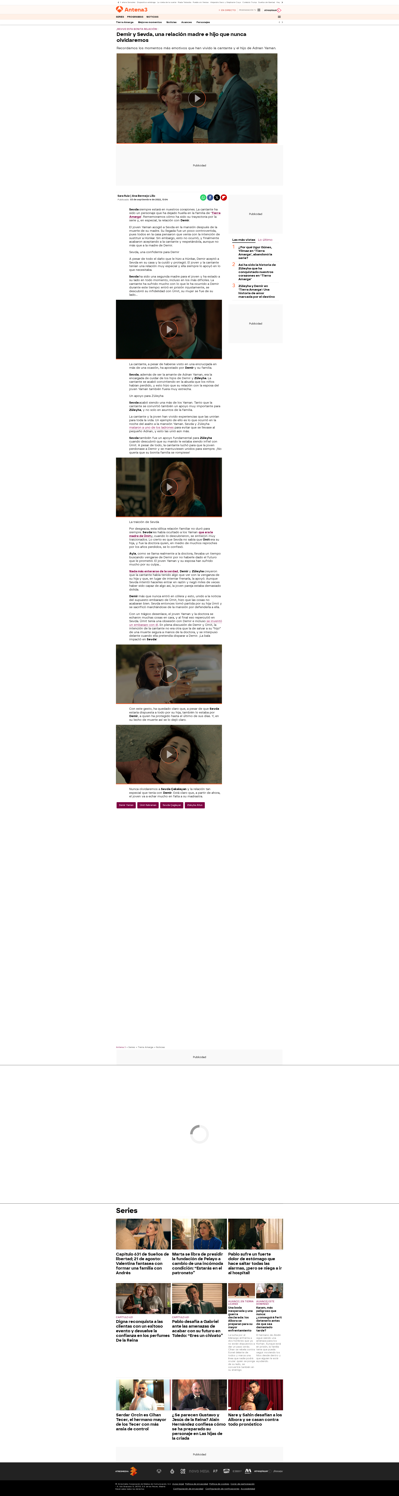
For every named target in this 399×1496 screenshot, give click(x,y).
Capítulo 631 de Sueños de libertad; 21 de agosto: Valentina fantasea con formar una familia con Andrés (142, 1263)
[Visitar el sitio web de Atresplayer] (263, 1471)
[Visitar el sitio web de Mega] (204, 1471)
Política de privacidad (196, 1484)
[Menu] (279, 16)
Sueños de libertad (266, 2)
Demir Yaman (126, 805)
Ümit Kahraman (148, 805)
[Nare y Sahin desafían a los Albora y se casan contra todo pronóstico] (255, 1395)
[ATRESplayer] (272, 10)
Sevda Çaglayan (172, 805)
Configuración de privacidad (188, 1489)
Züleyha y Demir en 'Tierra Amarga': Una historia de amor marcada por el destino (256, 291)
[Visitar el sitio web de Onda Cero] (226, 1471)
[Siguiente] (281, 2)
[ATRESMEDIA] (126, 1471)
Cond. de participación (243, 1484)
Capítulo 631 (124, 1317)
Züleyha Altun (194, 805)
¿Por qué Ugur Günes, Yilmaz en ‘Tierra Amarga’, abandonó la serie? (255, 252)
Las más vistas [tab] (243, 240)
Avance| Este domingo (265, 1302)
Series (120, 17)
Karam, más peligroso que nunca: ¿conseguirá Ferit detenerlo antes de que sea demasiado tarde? (269, 1319)
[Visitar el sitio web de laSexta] (172, 1471)
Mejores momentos (150, 22)
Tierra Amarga (124, 22)
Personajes (203, 22)
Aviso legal (178, 1484)
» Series (131, 1047)
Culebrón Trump (249, 2)
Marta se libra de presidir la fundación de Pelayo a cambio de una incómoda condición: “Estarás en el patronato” (197, 1263)
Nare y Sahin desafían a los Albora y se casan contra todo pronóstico (255, 1420)
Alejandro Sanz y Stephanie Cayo (225, 2)
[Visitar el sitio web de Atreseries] (215, 1471)
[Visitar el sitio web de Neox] (183, 1471)
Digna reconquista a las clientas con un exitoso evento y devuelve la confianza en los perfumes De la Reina (143, 1331)
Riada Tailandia (184, 2)
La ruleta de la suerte (166, 2)
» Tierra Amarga (144, 1047)
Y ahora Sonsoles (127, 2)
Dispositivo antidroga (146, 2)
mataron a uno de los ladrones (151, 427)
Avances (186, 22)
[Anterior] (117, 2)
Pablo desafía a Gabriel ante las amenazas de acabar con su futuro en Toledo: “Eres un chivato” (197, 1328)
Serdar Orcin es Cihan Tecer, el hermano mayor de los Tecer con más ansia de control (141, 1422)
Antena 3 (121, 1047)
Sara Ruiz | (125, 195)
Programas (135, 17)
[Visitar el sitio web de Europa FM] (237, 1471)
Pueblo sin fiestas (201, 2)
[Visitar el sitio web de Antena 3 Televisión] (161, 1471)
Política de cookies (219, 1484)
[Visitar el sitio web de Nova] (194, 1471)
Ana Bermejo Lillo (143, 195)
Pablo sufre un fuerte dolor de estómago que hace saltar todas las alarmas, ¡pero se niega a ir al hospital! (255, 1263)
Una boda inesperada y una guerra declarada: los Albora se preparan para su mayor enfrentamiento (240, 1319)
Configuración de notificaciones (222, 1489)
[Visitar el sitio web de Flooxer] (278, 1471)
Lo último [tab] (265, 240)
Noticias (153, 17)
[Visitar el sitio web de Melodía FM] (248, 1471)
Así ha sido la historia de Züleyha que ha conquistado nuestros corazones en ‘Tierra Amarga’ (257, 272)
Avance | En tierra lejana (241, 1302)
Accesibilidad (248, 1489)
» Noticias (159, 1047)
